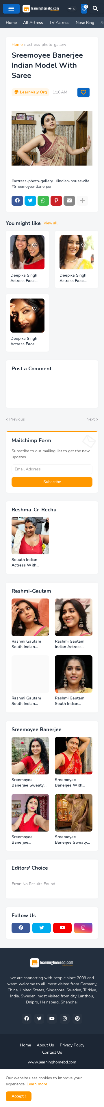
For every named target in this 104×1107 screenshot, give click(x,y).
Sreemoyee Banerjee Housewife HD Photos (25, 839)
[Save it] (83, 92)
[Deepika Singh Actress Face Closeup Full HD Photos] (27, 316)
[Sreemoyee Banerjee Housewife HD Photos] (30, 813)
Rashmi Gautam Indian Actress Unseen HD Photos (73, 644)
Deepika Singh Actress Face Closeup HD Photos (23, 278)
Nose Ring (85, 22)
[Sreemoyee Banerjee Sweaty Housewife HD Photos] (73, 813)
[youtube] (62, 928)
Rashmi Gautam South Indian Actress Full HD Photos (26, 644)
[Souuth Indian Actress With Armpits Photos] (30, 535)
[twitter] (41, 928)
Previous (17, 419)
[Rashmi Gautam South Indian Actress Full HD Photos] (30, 617)
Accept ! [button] (19, 1096)
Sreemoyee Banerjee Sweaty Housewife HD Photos (71, 839)
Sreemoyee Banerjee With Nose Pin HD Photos (68, 782)
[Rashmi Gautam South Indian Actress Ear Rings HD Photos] (73, 674)
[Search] (96, 9)
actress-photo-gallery (46, 45)
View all (50, 223)
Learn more (37, 1084)
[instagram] (83, 928)
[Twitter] (30, 201)
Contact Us (52, 1052)
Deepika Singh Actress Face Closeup (73, 278)
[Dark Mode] (72, 9)
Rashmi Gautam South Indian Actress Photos (26, 701)
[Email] (69, 201)
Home (11, 22)
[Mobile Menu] (11, 9)
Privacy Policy (72, 1045)
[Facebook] (17, 201)
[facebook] (21, 928)
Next (90, 419)
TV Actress (59, 22)
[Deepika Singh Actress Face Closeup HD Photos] (27, 252)
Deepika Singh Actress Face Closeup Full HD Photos (25, 341)
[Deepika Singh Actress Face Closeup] (77, 252)
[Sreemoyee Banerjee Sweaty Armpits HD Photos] (30, 755)
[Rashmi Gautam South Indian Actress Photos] (30, 674)
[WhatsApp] (43, 201)
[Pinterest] (56, 201)
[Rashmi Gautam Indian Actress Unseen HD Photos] (73, 617)
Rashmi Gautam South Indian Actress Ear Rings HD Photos (71, 701)
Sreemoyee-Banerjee (32, 187)
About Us (45, 1045)
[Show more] (82, 201)
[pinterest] (77, 1019)
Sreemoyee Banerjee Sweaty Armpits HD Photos (30, 782)
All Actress (33, 22)
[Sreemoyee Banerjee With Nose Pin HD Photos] (73, 755)
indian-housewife (73, 181)
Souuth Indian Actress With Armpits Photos (26, 562)
